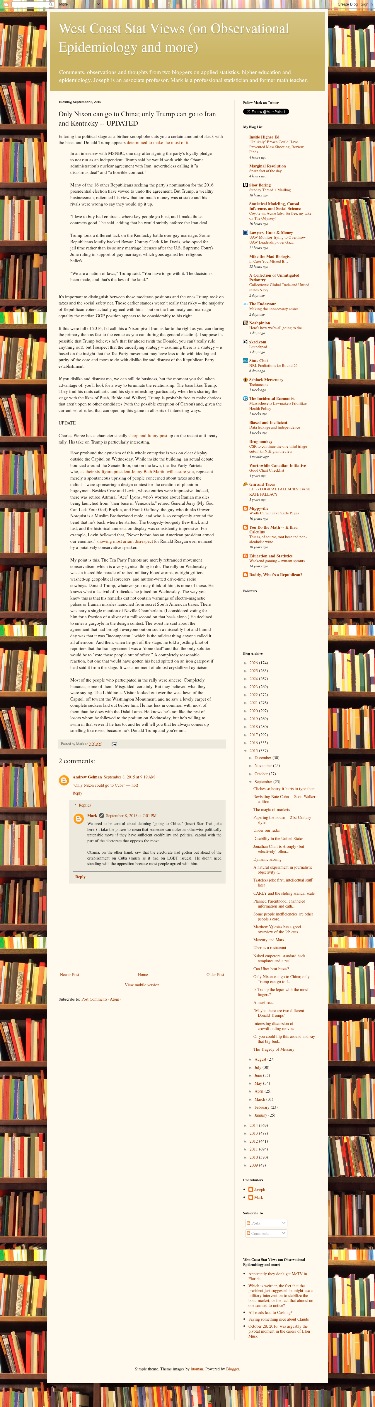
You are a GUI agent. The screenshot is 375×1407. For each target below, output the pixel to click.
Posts (255, 1223)
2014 (254, 1125)
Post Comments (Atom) (101, 999)
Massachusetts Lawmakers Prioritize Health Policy (278, 405)
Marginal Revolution (267, 166)
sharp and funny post (148, 435)
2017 (254, 734)
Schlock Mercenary (266, 379)
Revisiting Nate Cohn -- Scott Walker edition (284, 799)
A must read (263, 1002)
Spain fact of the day (265, 170)
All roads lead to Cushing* (270, 1312)
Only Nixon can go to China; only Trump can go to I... (281, 979)
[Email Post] (114, 743)
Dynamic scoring (267, 859)
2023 (254, 686)
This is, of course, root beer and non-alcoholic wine (278, 539)
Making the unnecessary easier (273, 308)
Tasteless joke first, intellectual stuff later (282, 882)
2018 (254, 726)
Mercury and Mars (268, 939)
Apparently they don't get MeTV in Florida (277, 1276)
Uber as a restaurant (269, 947)
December (263, 757)
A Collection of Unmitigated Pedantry (274, 277)
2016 (254, 742)
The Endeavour (262, 304)
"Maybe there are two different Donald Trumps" (278, 1013)
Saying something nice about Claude (278, 1319)
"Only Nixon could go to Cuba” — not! (105, 785)
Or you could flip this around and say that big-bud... (284, 1038)
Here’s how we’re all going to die (275, 327)
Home (143, 974)
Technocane (258, 384)
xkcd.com (257, 342)
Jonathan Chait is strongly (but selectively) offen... (278, 848)
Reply (77, 793)
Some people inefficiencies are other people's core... (283, 916)
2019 (254, 718)
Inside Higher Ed (264, 137)
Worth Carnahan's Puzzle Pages (274, 513)
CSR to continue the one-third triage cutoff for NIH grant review (278, 449)
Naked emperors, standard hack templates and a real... (279, 958)
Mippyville (258, 508)
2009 (254, 1165)
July (258, 1067)
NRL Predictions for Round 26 (273, 365)
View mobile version (142, 984)
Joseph (259, 1189)
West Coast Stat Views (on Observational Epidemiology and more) (174, 37)
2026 (254, 662)
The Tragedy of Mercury (273, 1049)
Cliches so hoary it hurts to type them (284, 788)
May (259, 1083)
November (264, 765)
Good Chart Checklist (266, 470)
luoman (197, 1369)
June (259, 1075)
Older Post (215, 974)
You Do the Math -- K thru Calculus (273, 529)
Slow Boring (260, 185)
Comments (259, 1233)
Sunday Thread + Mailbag (270, 189)
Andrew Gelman (87, 777)
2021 (254, 702)
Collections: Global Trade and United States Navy (279, 287)
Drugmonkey (260, 441)
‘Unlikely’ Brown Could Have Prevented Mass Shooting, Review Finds (276, 147)
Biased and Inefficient (268, 422)
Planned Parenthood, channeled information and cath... (279, 903)
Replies (85, 805)
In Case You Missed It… (268, 261)
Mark (92, 815)
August (261, 1059)
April (260, 1091)
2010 (254, 1157)
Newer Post (69, 974)
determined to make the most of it (157, 142)
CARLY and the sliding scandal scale (284, 893)
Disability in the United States (278, 838)
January (261, 1115)
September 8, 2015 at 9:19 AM (129, 777)
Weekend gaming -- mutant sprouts (277, 560)
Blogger (232, 1369)
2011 (254, 1149)
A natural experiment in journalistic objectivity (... (283, 869)
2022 (254, 694)
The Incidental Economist (272, 398)
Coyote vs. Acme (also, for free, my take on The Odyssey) (280, 215)
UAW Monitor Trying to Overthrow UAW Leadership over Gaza (277, 239)
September (264, 781)
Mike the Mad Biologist (270, 256)
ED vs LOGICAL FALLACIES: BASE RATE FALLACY (279, 491)
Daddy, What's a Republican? (275, 574)
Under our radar (266, 830)
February (263, 1107)
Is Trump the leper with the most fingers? (280, 992)
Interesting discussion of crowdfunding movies (273, 1026)
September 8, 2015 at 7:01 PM (131, 815)
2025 (254, 670)
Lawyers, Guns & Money (271, 232)
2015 (254, 750)
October (262, 773)
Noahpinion (259, 323)
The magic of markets (271, 809)
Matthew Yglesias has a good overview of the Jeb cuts (277, 929)
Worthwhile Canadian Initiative (277, 465)
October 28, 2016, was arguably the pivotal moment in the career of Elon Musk (279, 1331)
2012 (254, 1141)
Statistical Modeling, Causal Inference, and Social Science (275, 206)
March (260, 1099)
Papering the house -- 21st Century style (282, 819)
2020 (254, 710)
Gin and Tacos (262, 484)
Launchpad (258, 346)
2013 (254, 1133)
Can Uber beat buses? (271, 968)
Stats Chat (258, 360)
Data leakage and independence (274, 427)
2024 (254, 678)
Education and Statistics (270, 556)
